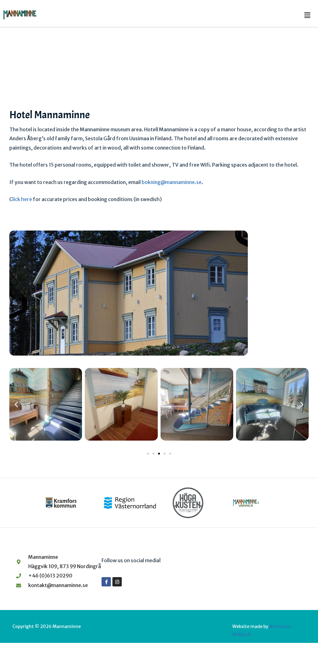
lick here (22, 199)
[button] (307, 15)
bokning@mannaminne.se (172, 182)
